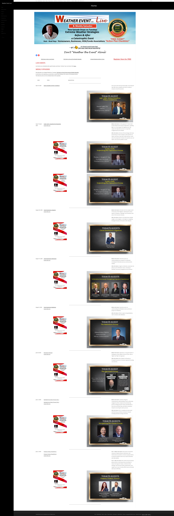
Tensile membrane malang (52, 506)
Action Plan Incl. (47, 125)
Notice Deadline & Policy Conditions (52, 85)
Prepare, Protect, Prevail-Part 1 (50, 451)
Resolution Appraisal (48, 352)
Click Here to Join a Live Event (47, 59)
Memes (47, 0)
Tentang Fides (45, 506)
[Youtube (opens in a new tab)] (151, 0)
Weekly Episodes (40, 0)
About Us (44, 0)
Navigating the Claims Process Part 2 (51, 402)
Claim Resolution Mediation (50, 307)
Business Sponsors (50, 0)
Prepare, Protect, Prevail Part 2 (50, 454)
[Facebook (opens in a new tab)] (150, 0)
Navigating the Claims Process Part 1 (51, 399)
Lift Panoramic (63, 506)
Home (36, 0)
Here (75, 66)
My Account (149, 514)
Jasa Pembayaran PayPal (39, 506)
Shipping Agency (58, 506)
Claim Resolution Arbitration (50, 258)
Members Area (82, 0)
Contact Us (72, 0)
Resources (65, 0)
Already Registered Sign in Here (97, 59)
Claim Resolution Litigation (50, 210)
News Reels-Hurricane (132, 514)
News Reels (68, 0)
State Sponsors (56, 0)
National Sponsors (60, 0)
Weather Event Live (7, 3)
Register (76, 0)
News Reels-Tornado (138, 514)
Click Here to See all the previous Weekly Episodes (68, 72)
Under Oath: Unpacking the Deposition (52, 124)
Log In (78, 0)
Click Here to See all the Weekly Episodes (72, 59)
